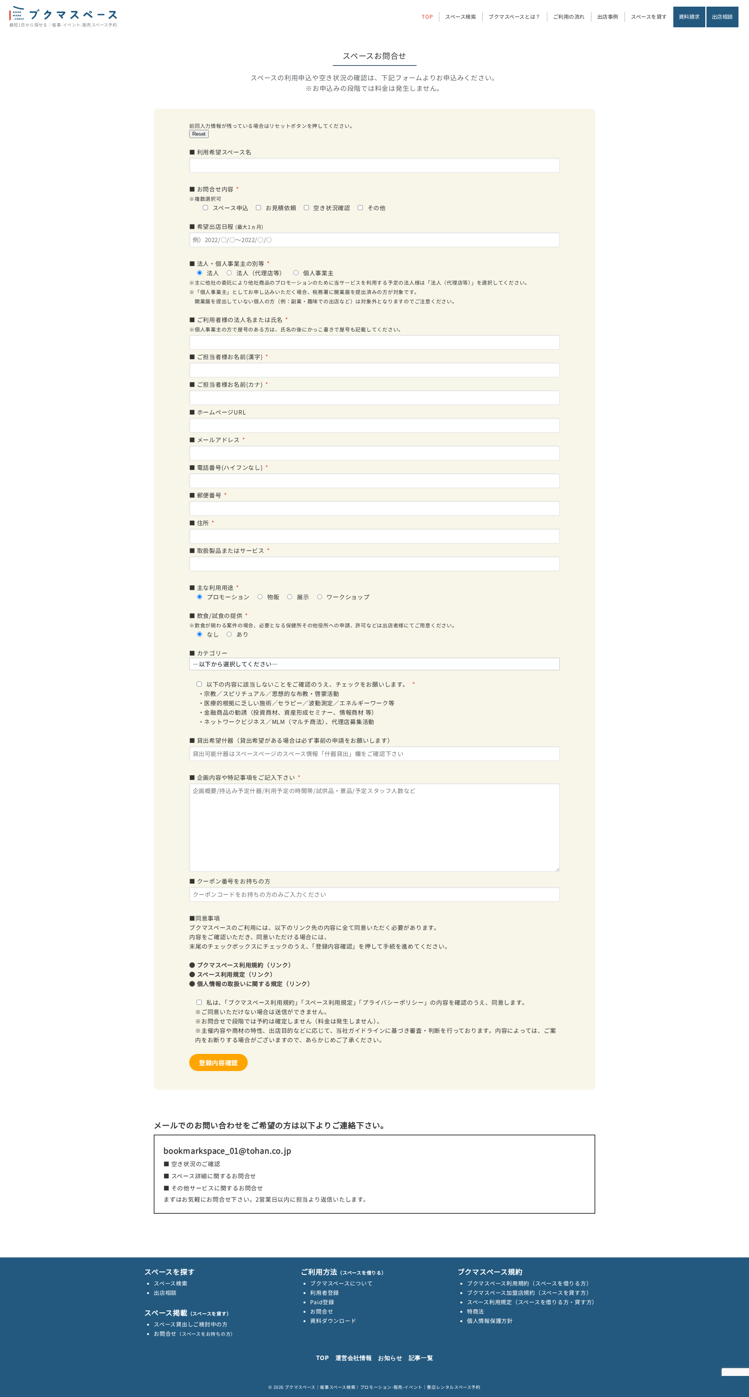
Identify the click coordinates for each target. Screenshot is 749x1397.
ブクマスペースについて (341, 1283)
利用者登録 (324, 1292)
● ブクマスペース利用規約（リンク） (242, 965)
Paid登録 (322, 1302)
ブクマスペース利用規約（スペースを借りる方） (529, 1283)
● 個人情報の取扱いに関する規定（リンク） (251, 983)
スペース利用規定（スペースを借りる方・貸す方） (532, 1302)
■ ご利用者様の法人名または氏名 (296, 324)
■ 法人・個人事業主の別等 (359, 282)
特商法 (475, 1311)
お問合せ (195, 1333)
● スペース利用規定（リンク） (232, 974)
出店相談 (165, 1292)
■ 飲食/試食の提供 (323, 624)
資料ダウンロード (333, 1320)
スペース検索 (171, 1283)
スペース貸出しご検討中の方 (191, 1324)
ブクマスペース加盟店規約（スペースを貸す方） (529, 1292)
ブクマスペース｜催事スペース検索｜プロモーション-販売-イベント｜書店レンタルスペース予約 (383, 1387)
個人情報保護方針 (490, 1320)
